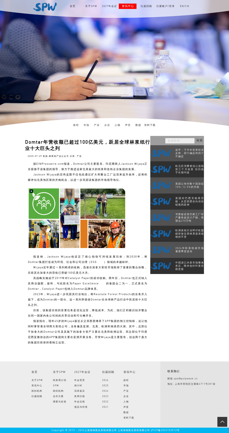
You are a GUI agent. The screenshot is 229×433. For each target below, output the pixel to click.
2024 (105, 391)
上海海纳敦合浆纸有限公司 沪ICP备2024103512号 (148, 430)
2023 (105, 396)
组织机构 (36, 391)
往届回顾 (146, 6)
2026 (105, 380)
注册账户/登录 (165, 6)
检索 (199, 140)
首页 (72, 6)
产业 (97, 125)
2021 (105, 407)
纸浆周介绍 (59, 380)
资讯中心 (128, 6)
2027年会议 (109, 6)
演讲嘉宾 (79, 391)
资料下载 (150, 125)
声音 (128, 125)
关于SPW (91, 6)
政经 (76, 125)
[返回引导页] (45, 6)
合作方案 (58, 396)
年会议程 (79, 402)
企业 (107, 125)
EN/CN (184, 6)
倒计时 (78, 386)
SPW (56, 386)
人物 (117, 125)
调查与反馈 (59, 402)
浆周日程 (79, 396)
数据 (138, 125)
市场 (86, 125)
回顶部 (222, 422)
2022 (105, 402)
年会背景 (79, 380)
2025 (105, 386)
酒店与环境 (81, 407)
